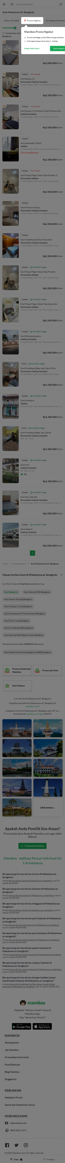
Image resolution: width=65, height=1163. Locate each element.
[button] (32, 20)
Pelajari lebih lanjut (31, 48)
